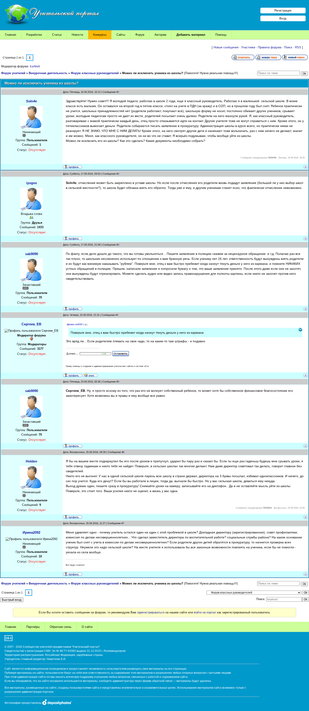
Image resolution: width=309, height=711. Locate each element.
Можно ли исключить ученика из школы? (152, 73)
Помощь (221, 34)
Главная (10, 34)
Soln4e (31, 101)
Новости (77, 34)
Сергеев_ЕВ (31, 324)
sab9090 (31, 254)
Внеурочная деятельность (48, 73)
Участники (248, 47)
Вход (282, 18)
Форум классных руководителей (95, 73)
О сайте (87, 627)
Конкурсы (99, 34)
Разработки (34, 34)
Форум (139, 34)
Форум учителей (13, 73)
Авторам (160, 34)
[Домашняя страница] (90, 375)
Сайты (120, 34)
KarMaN (35, 66)
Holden (31, 461)
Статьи (57, 34)
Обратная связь (60, 627)
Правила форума (269, 47)
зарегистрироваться (150, 612)
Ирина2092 (31, 532)
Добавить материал (190, 34)
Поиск (288, 47)
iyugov (31, 183)
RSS (298, 47)
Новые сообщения (226, 47)
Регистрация (282, 10)
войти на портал (205, 612)
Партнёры (33, 627)
